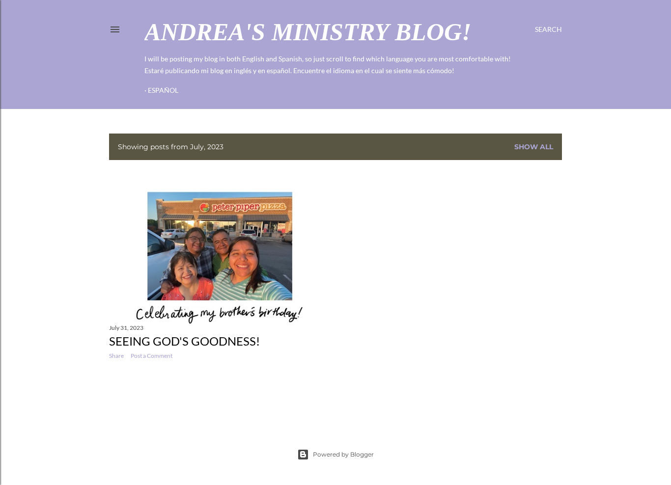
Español (163, 90)
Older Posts (539, 395)
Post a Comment (151, 355)
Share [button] (116, 355)
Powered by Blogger (343, 454)
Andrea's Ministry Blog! (307, 32)
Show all (533, 146)
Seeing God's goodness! (184, 341)
